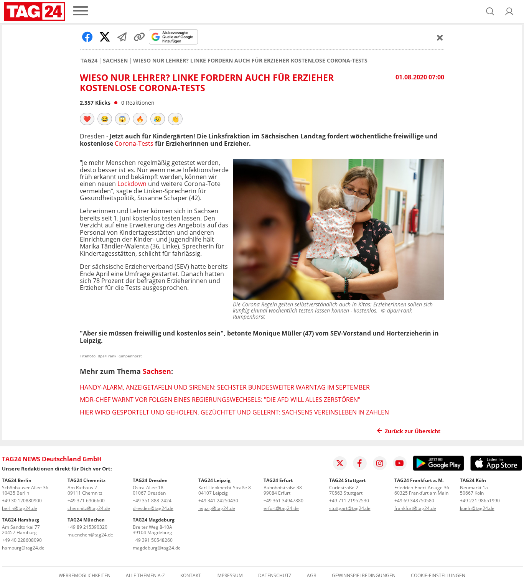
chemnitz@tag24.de (89, 508)
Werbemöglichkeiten (84, 575)
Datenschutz (275, 575)
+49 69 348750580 (414, 500)
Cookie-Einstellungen (438, 575)
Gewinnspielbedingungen (363, 575)
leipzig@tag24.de (216, 508)
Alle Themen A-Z (145, 575)
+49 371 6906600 (86, 500)
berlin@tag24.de (19, 508)
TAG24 (89, 61)
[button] (509, 11)
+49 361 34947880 (283, 500)
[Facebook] (360, 463)
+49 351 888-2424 (152, 500)
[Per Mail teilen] (122, 36)
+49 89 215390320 (87, 527)
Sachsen (115, 61)
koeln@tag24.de (477, 508)
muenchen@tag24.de (90, 534)
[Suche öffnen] (490, 11)
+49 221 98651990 (480, 500)
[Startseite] (34, 11)
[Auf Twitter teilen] (104, 36)
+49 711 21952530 (349, 500)
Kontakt (190, 575)
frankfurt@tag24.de (415, 508)
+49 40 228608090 (22, 540)
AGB (311, 575)
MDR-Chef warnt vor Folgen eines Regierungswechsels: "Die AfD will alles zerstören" (220, 399)
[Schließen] (440, 37)
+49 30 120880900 (22, 500)
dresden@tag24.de (153, 508)
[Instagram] (380, 463)
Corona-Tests (134, 143)
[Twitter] (340, 463)
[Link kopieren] (139, 36)
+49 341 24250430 (218, 500)
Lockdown (132, 183)
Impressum (229, 575)
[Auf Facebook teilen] (87, 36)
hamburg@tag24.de (23, 548)
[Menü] (80, 11)
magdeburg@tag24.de (157, 548)
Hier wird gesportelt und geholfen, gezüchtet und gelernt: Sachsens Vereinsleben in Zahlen (234, 412)
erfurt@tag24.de (281, 508)
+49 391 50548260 (153, 540)
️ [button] (87, 119)
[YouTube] (400, 463)
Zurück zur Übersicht (412, 431)
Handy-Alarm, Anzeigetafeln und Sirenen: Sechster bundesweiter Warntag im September (225, 387)
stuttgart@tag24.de (350, 508)
